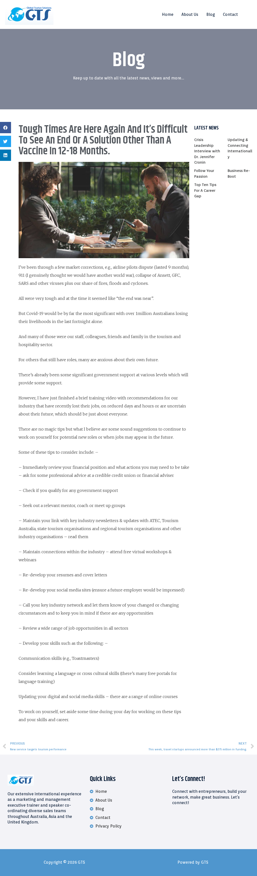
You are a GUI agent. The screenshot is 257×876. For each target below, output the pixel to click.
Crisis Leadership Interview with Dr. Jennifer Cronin (207, 151)
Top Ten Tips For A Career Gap (205, 190)
